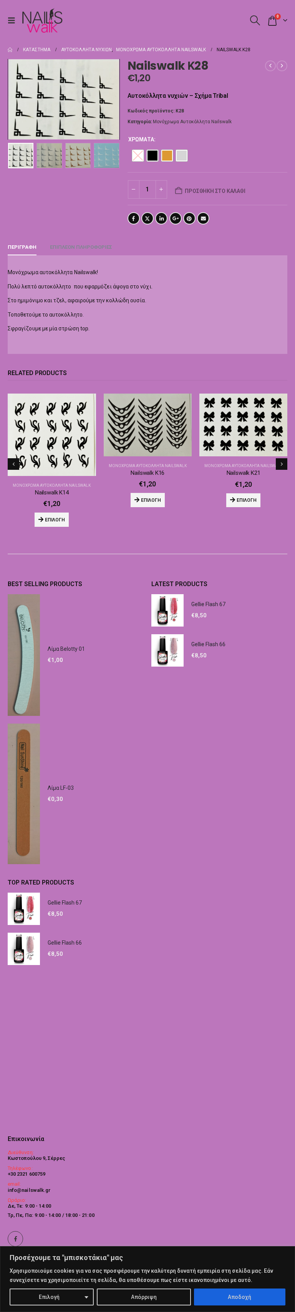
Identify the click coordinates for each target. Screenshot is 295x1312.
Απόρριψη (144, 1297)
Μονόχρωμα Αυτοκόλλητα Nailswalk (192, 121)
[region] (147, 1279)
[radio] (138, 155)
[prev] (270, 65)
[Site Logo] (42, 20)
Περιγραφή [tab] (22, 247)
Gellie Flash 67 (208, 718)
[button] (13, 20)
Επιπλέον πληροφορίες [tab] (81, 247)
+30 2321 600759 (26, 1174)
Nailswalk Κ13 (243, 606)
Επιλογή (49, 1297)
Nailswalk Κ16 (52, 472)
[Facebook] (15, 1239)
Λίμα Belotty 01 (66, 763)
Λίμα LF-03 (61, 902)
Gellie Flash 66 (208, 759)
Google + (175, 218)
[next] (282, 65)
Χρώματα (141, 139)
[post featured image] (52, 425)
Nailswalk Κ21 (148, 472)
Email (203, 218)
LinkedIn (161, 218)
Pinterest (189, 218)
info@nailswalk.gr (29, 1190)
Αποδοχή (239, 1297)
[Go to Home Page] (10, 49)
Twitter (147, 218)
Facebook (134, 218)
